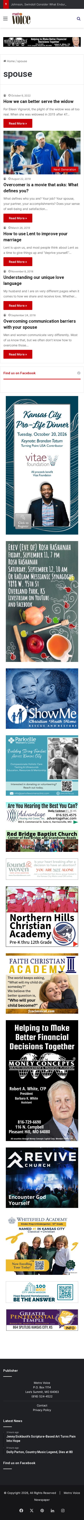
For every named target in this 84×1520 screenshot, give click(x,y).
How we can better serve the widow (38, 101)
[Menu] (5, 20)
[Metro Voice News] (21, 18)
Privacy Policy (42, 1410)
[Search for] (78, 20)
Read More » (18, 123)
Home (10, 61)
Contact (42, 1405)
